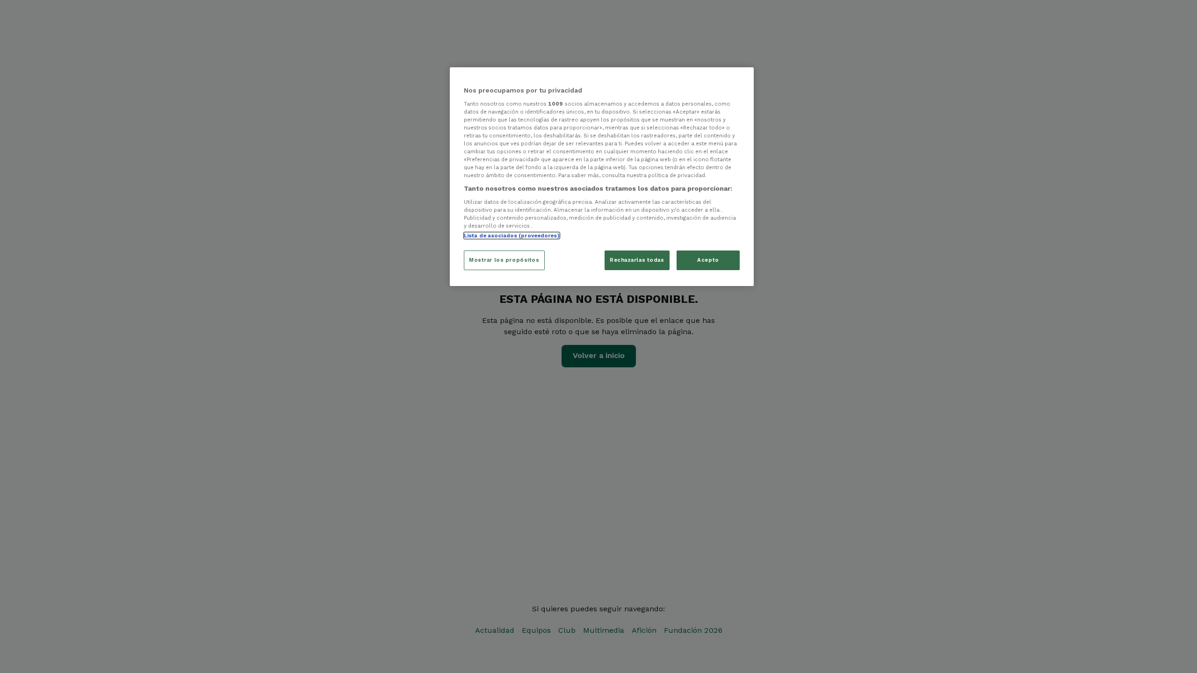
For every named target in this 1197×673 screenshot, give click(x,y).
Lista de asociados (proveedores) (512, 235)
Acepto (708, 260)
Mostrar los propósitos (504, 260)
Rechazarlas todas (637, 260)
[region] (602, 176)
